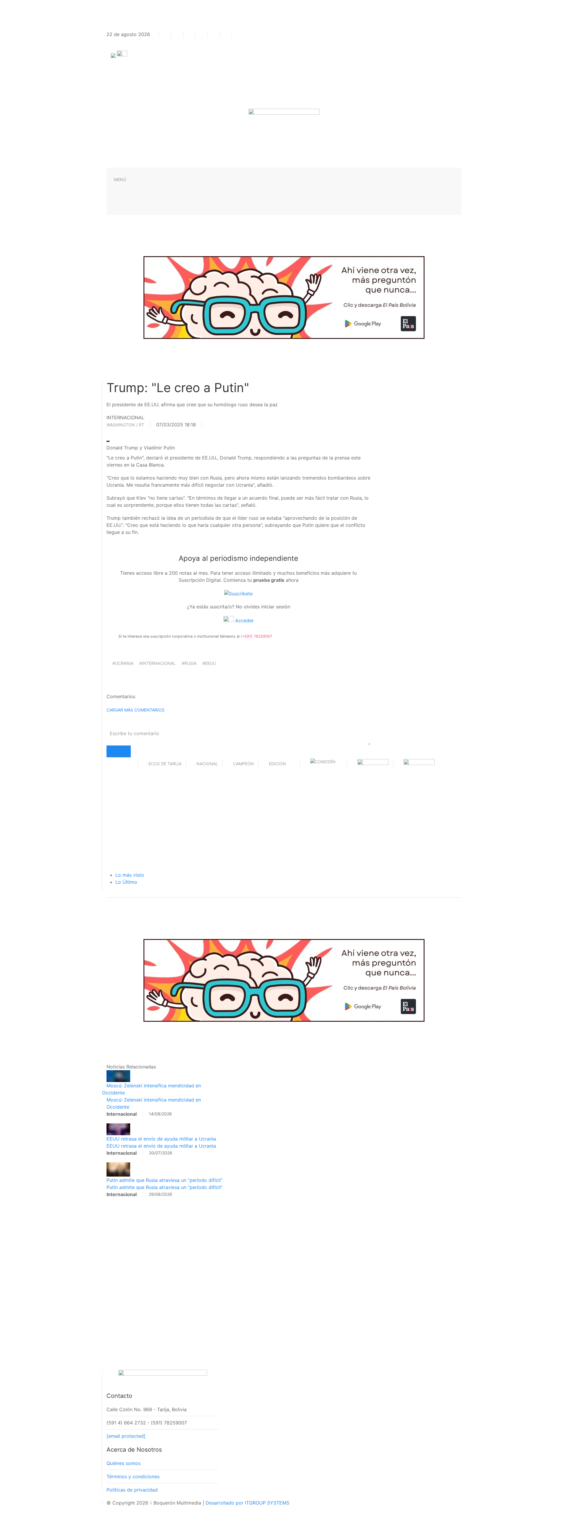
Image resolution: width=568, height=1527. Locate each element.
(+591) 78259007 (256, 636)
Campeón (243, 763)
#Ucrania (122, 663)
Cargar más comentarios (135, 709)
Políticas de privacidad (132, 1490)
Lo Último (126, 882)
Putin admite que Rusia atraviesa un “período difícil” (164, 1180)
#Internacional (157, 663)
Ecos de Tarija (165, 763)
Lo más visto (129, 875)
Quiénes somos (123, 1463)
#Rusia (189, 663)
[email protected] (126, 1436)
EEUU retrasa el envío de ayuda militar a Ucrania (161, 1139)
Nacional (207, 763)
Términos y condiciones (132, 1476)
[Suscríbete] (238, 593)
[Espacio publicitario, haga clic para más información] (284, 297)
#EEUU (209, 663)
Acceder (244, 620)
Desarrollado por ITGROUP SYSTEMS (247, 1503)
